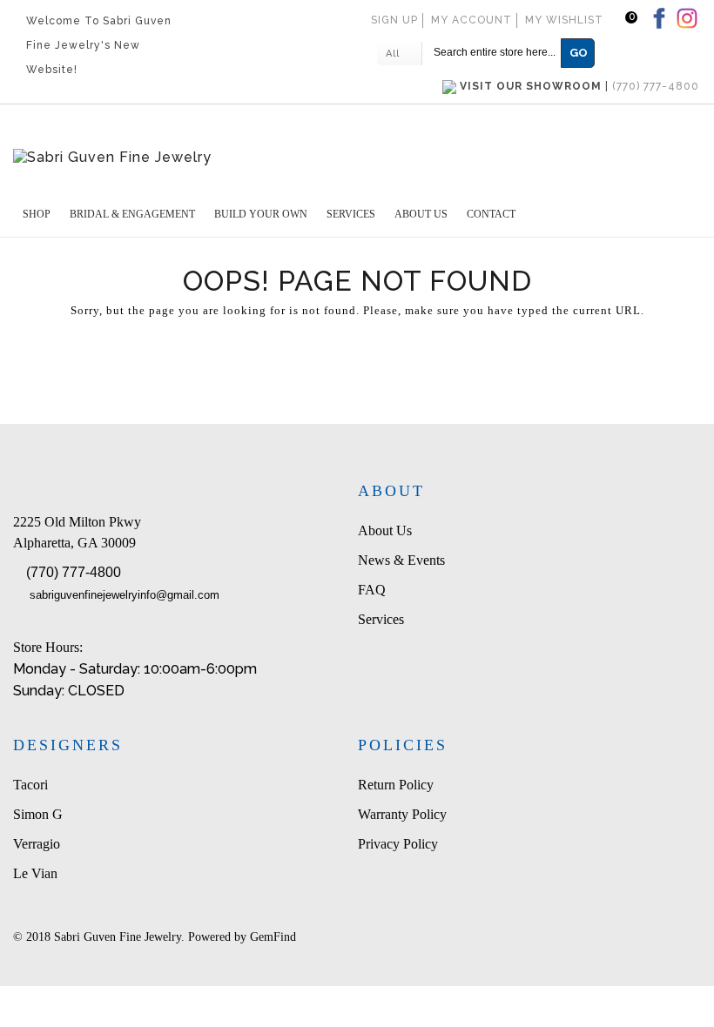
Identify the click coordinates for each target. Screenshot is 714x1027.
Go (578, 52)
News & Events (401, 560)
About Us (385, 530)
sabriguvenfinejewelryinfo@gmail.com (124, 594)
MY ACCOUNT (471, 20)
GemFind (273, 936)
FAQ (372, 589)
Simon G (38, 814)
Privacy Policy (398, 843)
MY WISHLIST (564, 20)
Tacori (30, 784)
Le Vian (35, 873)
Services (381, 619)
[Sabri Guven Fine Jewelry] (357, 157)
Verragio (36, 843)
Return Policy (396, 784)
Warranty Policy (402, 814)
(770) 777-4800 (73, 572)
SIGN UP (394, 20)
